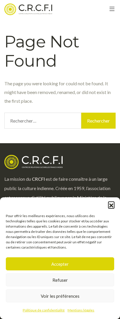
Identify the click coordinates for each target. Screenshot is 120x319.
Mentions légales (81, 310)
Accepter (60, 264)
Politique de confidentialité (44, 310)
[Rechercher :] (42, 121)
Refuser (60, 280)
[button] (111, 205)
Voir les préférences (60, 296)
